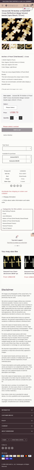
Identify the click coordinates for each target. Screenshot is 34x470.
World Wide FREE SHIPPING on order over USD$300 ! (17, 1)
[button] (27, 8)
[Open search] (24, 5)
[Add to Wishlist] (20, 257)
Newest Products (8, 226)
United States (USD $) (17, 439)
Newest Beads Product (9, 223)
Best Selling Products (9, 211)
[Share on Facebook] (11, 186)
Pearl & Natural (7, 228)
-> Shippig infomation (9, 197)
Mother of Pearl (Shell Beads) (11, 221)
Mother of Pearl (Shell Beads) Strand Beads (15, 218)
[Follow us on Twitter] (6, 448)
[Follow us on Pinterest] (12, 448)
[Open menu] (2, 5)
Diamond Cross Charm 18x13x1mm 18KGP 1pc (10, 272)
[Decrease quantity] (12, 118)
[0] (31, 5)
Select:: (10, 104)
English (4, 439)
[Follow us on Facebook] (3, 448)
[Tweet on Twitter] (17, 186)
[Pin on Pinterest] (14, 186)
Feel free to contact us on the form (17, 242)
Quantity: (6, 118)
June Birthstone (7, 216)
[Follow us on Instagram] (9, 448)
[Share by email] (21, 186)
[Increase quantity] (20, 118)
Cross (4, 213)
